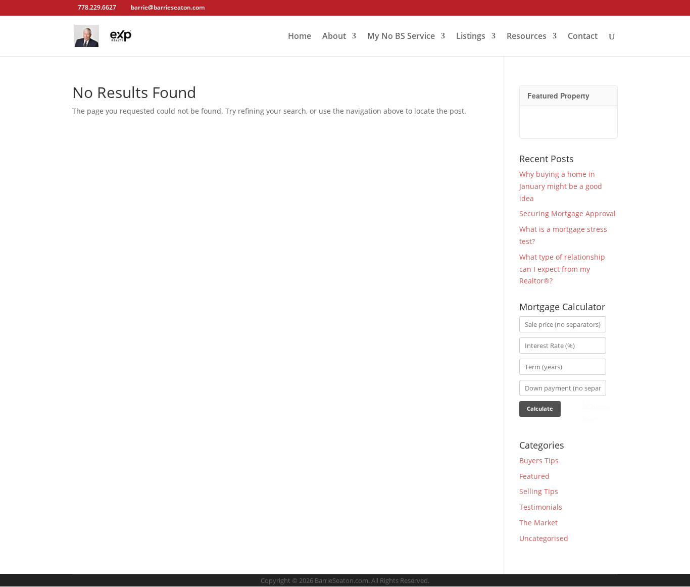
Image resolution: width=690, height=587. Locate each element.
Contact (583, 36)
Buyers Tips (539, 460)
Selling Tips (538, 491)
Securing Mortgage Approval (567, 213)
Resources (527, 36)
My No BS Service (401, 36)
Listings (470, 36)
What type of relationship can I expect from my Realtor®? (562, 269)
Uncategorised (543, 538)
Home (299, 36)
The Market (538, 522)
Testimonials (540, 507)
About (334, 36)
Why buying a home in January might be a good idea (560, 186)
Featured (534, 476)
